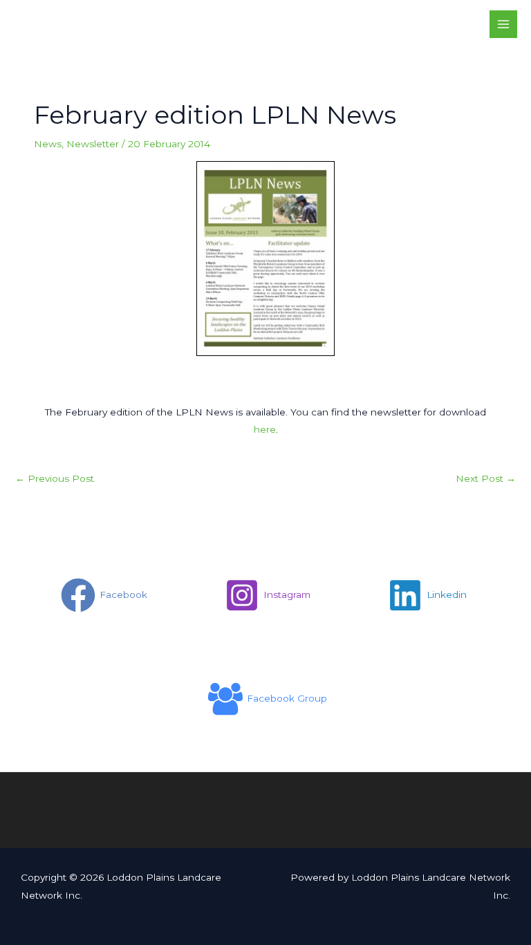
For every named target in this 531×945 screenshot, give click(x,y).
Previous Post (54, 478)
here (265, 429)
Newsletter (92, 143)
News (48, 143)
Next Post (486, 478)
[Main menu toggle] (504, 24)
